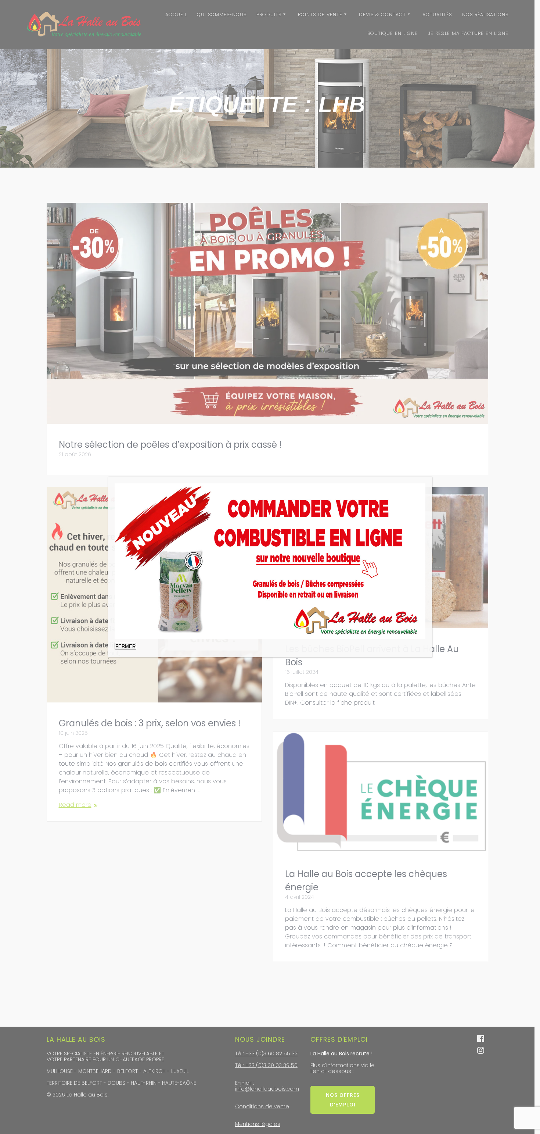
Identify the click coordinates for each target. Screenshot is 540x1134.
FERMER (125, 646)
